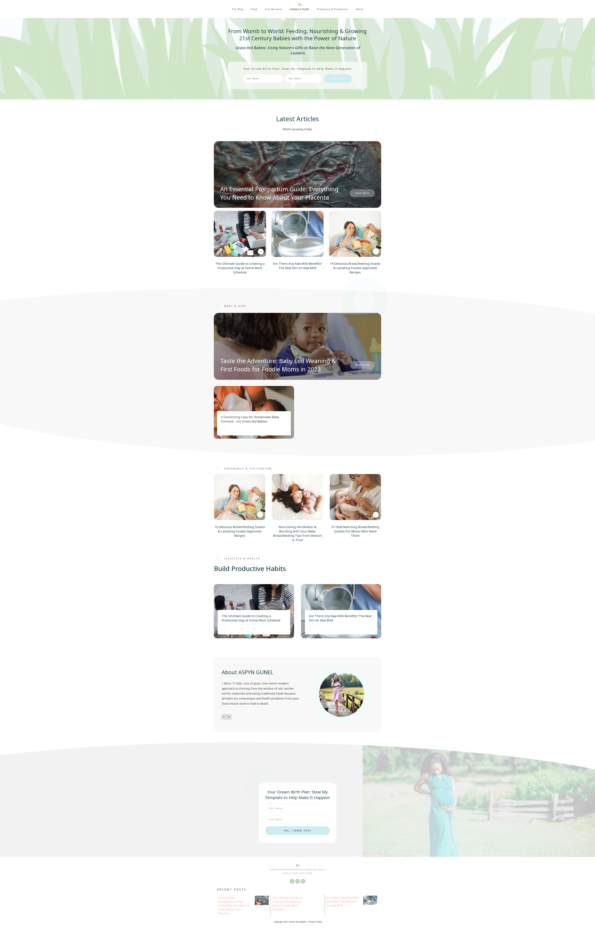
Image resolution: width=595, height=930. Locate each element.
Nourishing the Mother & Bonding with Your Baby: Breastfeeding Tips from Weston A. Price (297, 533)
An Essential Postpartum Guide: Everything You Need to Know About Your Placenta (279, 193)
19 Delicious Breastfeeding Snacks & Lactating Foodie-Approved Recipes (355, 267)
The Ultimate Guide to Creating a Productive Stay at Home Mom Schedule (239, 267)
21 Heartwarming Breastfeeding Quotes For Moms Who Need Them (355, 531)
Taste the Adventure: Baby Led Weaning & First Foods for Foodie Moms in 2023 (278, 365)
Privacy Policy (315, 921)
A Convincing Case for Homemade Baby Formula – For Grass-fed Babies (250, 419)
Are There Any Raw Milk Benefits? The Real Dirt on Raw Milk (297, 265)
